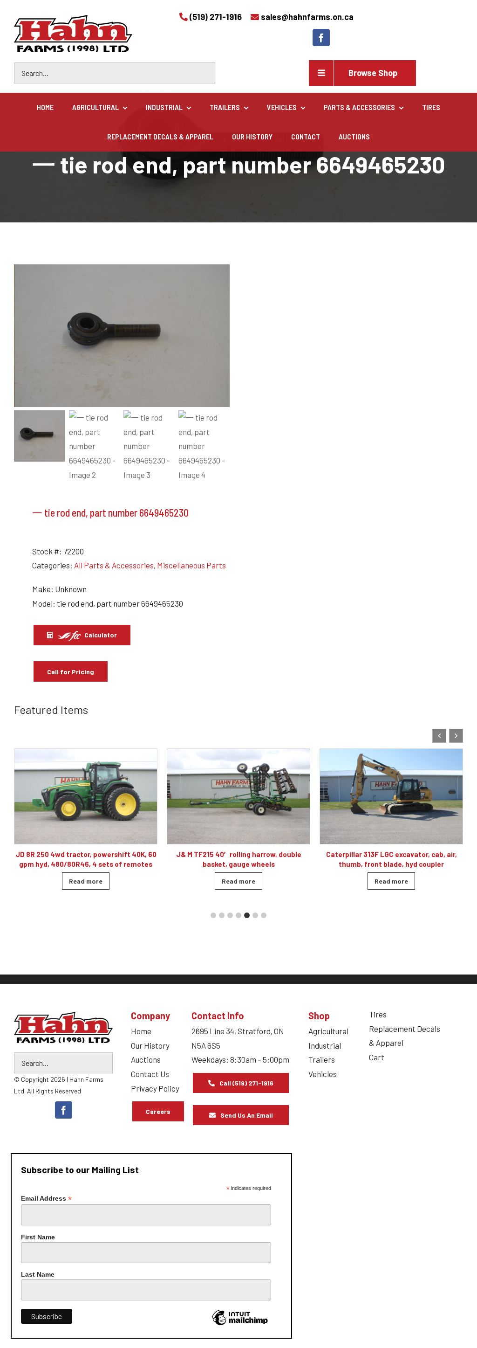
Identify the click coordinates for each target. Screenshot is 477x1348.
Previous (25, 336)
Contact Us (150, 1073)
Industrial (324, 1045)
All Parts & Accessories (114, 565)
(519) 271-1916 (216, 17)
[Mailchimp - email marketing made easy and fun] (240, 1324)
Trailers (321, 1059)
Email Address (46, 1198)
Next (218, 336)
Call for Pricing (70, 672)
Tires (378, 1014)
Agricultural (328, 1031)
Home (141, 1031)
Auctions (146, 1059)
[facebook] (321, 37)
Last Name (38, 1274)
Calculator (100, 635)
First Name (38, 1237)
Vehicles (322, 1073)
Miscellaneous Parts (191, 565)
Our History (150, 1045)
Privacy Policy (155, 1088)
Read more (85, 881)
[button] (456, 736)
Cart (376, 1057)
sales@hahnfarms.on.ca (307, 17)
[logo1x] (63, 1027)
